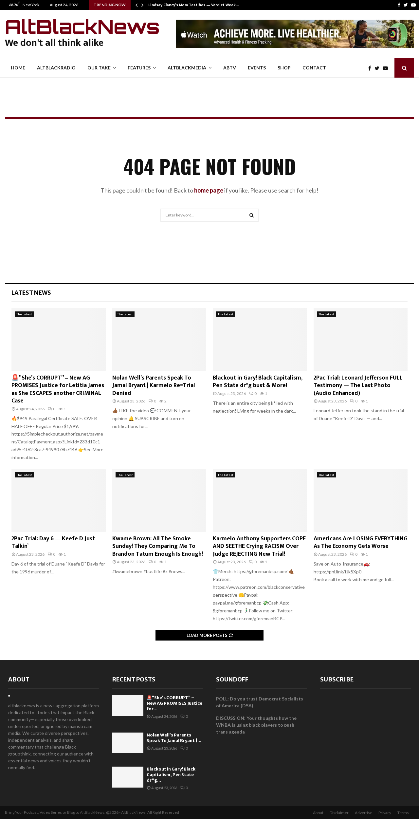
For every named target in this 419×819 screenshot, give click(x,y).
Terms (403, 812)
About (18, 679)
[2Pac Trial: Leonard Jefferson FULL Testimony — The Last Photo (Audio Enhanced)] (361, 339)
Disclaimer (339, 812)
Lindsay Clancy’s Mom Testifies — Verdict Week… (193, 5)
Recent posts (133, 679)
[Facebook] (399, 5)
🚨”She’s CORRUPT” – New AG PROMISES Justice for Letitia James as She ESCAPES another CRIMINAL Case (57, 389)
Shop (284, 67)
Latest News (31, 292)
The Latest (24, 314)
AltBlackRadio (56, 67)
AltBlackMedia (187, 67)
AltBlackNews (82, 26)
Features (139, 67)
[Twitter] (406, 5)
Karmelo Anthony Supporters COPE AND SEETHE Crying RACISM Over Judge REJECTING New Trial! (259, 546)
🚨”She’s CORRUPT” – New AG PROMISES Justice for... (174, 703)
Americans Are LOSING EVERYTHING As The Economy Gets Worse (361, 542)
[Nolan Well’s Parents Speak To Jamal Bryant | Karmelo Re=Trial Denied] (159, 339)
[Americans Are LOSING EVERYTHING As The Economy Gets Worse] (361, 500)
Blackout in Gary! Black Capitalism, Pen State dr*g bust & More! (257, 381)
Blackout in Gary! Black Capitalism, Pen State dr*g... (171, 774)
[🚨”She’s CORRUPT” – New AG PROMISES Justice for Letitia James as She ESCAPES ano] (58, 339)
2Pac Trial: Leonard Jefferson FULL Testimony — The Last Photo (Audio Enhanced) (358, 385)
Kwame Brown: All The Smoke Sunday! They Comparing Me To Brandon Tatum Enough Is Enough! (157, 546)
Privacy (384, 812)
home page (208, 190)
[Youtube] (413, 5)
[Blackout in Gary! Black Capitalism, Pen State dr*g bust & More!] (260, 339)
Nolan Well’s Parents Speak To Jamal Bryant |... (174, 737)
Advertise (363, 812)
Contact (314, 67)
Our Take (99, 67)
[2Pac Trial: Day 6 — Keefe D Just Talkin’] (58, 500)
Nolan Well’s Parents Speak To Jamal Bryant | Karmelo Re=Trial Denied (153, 385)
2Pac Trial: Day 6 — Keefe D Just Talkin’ (53, 542)
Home (18, 67)
